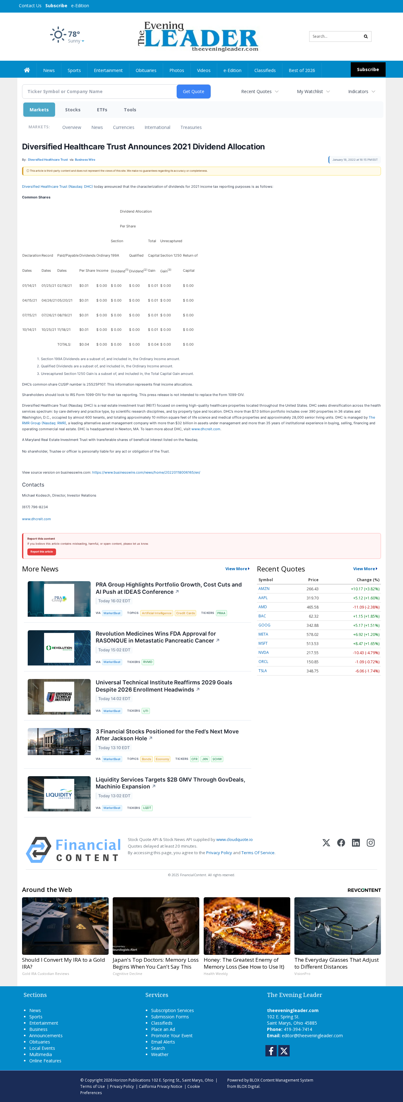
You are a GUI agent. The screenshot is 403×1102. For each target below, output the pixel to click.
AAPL (263, 597)
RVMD (147, 662)
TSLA (262, 670)
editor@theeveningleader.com (312, 1035)
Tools (130, 110)
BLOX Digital (248, 1086)
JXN (205, 759)
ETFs (102, 110)
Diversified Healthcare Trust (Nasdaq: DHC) (57, 186)
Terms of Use (92, 1086)
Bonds (146, 759)
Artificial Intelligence (157, 613)
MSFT (263, 643)
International (157, 127)
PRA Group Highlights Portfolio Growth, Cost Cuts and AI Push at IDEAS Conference (169, 588)
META (263, 634)
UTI (145, 711)
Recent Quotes (256, 91)
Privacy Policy (219, 852)
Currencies (123, 127)
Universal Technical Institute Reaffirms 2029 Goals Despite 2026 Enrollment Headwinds (164, 686)
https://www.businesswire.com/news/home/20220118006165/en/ (146, 472)
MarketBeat (112, 613)
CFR (194, 759)
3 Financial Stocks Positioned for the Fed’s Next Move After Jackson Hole (167, 735)
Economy (162, 759)
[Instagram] (370, 850)
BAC (262, 616)
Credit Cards (185, 613)
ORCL (263, 661)
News (97, 127)
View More (236, 568)
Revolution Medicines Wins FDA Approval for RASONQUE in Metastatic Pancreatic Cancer (158, 637)
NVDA (263, 652)
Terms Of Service (258, 852)
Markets (39, 110)
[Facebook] (341, 850)
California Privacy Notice (160, 1086)
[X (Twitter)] (326, 850)
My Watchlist (310, 91)
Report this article (42, 551)
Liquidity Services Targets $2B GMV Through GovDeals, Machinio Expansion (170, 783)
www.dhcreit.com (205, 429)
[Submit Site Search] (365, 36)
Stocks (73, 110)
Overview (71, 127)
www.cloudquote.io (234, 839)
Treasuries (191, 127)
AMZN (264, 588)
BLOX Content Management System (281, 1080)
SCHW (217, 759)
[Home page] (197, 36)
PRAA (221, 613)
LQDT (147, 808)
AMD (262, 606)
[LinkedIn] (355, 850)
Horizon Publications (131, 1080)
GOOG (264, 625)
